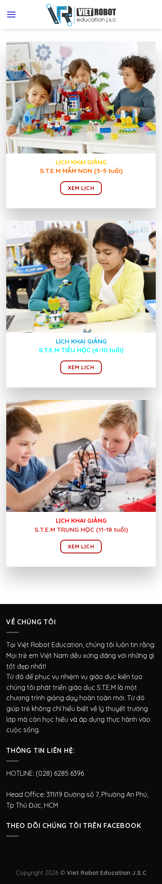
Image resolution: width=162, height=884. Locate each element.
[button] (81, 97)
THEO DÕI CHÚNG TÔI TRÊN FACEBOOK (73, 825)
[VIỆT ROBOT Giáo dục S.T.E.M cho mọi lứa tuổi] (81, 14)
